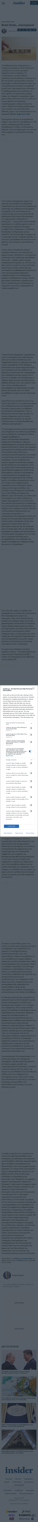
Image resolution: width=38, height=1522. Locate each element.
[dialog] (19, 761)
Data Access (19, 833)
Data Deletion (8, 833)
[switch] (30, 728)
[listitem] (19, 723)
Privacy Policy (30, 833)
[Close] (34, 689)
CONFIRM (11, 826)
